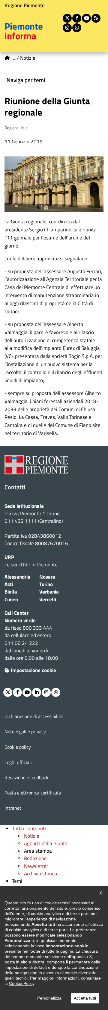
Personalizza (49, 998)
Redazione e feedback (26, 777)
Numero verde (20, 620)
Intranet (12, 807)
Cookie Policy (21, 983)
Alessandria (17, 577)
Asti (8, 584)
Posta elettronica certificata (32, 792)
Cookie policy (17, 747)
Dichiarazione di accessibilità (33, 716)
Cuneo (11, 599)
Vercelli (47, 599)
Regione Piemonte (24, 5)
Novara (47, 577)
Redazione (35, 858)
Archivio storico (40, 873)
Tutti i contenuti (29, 828)
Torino (46, 584)
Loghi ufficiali (18, 762)
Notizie (31, 836)
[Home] (7, 58)
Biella (10, 592)
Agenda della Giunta (46, 843)
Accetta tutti (85, 998)
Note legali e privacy (25, 731)
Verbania (49, 592)
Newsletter (36, 866)
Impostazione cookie (33, 670)
